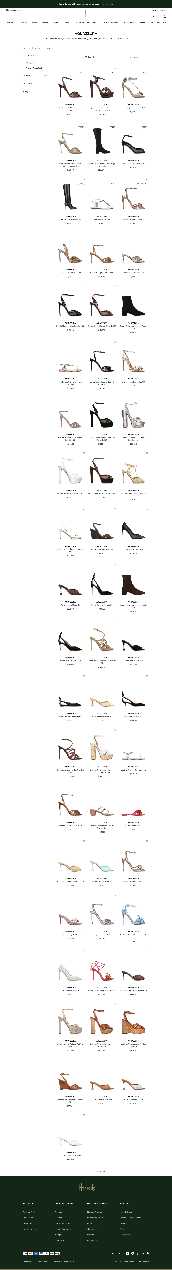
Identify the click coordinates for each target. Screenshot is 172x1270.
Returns (58, 1217)
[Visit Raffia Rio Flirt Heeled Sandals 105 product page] (133, 453)
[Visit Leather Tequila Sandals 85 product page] (102, 232)
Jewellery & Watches (85, 22)
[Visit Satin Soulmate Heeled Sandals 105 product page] (70, 68)
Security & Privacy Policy (64, 1261)
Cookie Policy (93, 1240)
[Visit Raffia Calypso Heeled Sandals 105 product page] (133, 895)
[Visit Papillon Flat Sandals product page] (102, 179)
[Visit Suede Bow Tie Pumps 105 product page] (102, 565)
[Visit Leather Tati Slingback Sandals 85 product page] (70, 1059)
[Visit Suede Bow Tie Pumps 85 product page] (70, 620)
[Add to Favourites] (84, 68)
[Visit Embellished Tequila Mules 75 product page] (70, 895)
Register (163, 10)
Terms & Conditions (43, 1261)
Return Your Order (63, 1228)
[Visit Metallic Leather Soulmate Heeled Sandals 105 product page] (70, 123)
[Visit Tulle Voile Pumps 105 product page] (133, 509)
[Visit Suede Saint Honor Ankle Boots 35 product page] (133, 286)
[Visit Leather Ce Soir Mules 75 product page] (70, 232)
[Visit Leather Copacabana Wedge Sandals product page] (133, 1004)
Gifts (142, 22)
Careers (123, 1223)
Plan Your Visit (29, 1211)
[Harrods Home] (86, 13)
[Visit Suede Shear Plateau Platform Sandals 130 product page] (102, 397)
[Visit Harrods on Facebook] (127, 1253)
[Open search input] (153, 16)
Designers (11, 22)
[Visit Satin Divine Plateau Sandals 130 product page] (70, 453)
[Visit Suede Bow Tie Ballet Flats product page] (70, 676)
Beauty (66, 22)
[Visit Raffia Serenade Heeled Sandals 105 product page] (102, 620)
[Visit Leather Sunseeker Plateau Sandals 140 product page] (102, 1004)
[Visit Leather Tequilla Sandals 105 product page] (70, 785)
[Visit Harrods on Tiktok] (138, 1253)
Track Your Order (62, 1223)
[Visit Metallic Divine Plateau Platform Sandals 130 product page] (70, 1004)
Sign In (155, 10)
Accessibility (28, 1261)
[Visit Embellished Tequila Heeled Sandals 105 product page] (102, 342)
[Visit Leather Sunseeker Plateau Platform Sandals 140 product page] (102, 730)
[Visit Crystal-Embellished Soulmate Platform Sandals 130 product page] (102, 68)
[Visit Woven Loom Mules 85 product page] (70, 565)
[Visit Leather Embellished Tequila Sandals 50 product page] (102, 785)
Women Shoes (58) (34, 67)
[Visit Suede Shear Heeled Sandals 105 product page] (70, 286)
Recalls (90, 1234)
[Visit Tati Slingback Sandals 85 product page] (102, 509)
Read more (123, 38)
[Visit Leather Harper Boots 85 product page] (70, 179)
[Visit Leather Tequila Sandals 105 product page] (133, 179)
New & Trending (29, 22)
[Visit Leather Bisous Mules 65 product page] (102, 1059)
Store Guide (28, 1217)
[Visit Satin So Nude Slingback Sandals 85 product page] (70, 509)
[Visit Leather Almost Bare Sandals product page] (133, 730)
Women (46, 22)
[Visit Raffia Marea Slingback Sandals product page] (102, 950)
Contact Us (92, 1228)
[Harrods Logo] (86, 1187)
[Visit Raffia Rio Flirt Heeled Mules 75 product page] (70, 841)
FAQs (89, 1223)
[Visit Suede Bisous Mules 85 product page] (133, 620)
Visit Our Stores (158, 22)
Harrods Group (126, 1211)
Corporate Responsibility (130, 1217)
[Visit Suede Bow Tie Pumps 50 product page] (133, 676)
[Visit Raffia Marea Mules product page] (133, 785)
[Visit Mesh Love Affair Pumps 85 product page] (133, 123)
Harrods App (60, 1240)
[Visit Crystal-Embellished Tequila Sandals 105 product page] (70, 397)
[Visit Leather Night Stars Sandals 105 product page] (133, 68)
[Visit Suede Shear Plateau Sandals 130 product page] (102, 453)
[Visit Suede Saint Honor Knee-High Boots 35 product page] (102, 123)
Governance (125, 1234)
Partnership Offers (95, 1217)
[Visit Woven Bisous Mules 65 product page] (102, 676)
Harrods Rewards (94, 1211)
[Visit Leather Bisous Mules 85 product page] (102, 841)
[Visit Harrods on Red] (143, 1253)
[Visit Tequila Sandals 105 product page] (102, 895)
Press (122, 1228)
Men (56, 22)
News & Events (29, 1228)
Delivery (58, 1211)
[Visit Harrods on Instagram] (132, 1253)
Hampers (59, 1234)
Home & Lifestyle (109, 22)
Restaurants (28, 1223)
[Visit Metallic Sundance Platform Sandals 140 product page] (133, 397)
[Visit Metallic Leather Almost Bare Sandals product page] (70, 342)
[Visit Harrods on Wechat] (148, 1253)
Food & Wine (129, 22)
